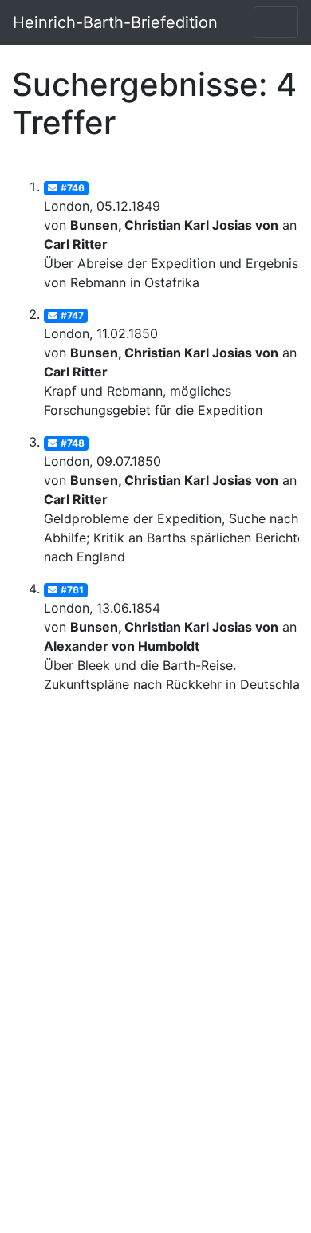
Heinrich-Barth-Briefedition (115, 22)
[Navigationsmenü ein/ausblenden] (276, 22)
